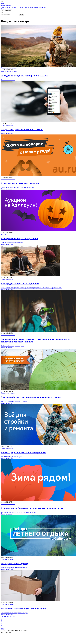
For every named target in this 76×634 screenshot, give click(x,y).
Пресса (37, 7)
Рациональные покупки (9, 7)
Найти (21, 14)
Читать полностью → (8, 80)
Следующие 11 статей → (9, 616)
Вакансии (42, 7)
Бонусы (32, 7)
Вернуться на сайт (7, 9)
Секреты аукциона (23, 7)
